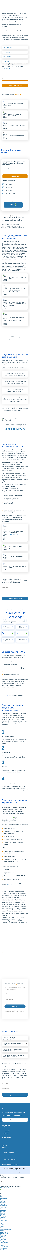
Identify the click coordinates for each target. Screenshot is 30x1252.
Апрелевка (3, 1202)
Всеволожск (3, 1248)
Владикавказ (4, 1233)
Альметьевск (4, 1198)
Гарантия (4, 1143)
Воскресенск (4, 1246)
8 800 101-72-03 (18, 94)
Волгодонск (3, 1238)
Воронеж (2, 1245)
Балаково (3, 1210)
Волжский (3, 1239)
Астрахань (3, 1207)
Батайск (2, 1214)
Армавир (2, 1204)
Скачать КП (15, 176)
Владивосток (4, 1232)
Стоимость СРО (7, 56)
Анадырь (2, 1200)
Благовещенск (4, 1222)
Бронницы (3, 1224)
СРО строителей (7, 47)
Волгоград (3, 1236)
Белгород (3, 1216)
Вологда (2, 1241)
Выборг (2, 1249)
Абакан (2, 1197)
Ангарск (2, 1201)
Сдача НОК (6, 61)
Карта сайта (15, 1169)
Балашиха (3, 1211)
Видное (2, 1230)
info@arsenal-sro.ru (10, 1159)
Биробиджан (4, 1220)
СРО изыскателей (8, 52)
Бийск (2, 1219)
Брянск (2, 1226)
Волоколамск (4, 1242)
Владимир (3, 1235)
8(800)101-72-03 (6, 68)
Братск (2, 1223)
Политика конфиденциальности (10, 1164)
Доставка (4, 1145)
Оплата (4, 1148)
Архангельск (3, 1205)
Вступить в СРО (6, 1131)
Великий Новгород (5, 1229)
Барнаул (2, 1213)
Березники (3, 1217)
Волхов (2, 1244)
